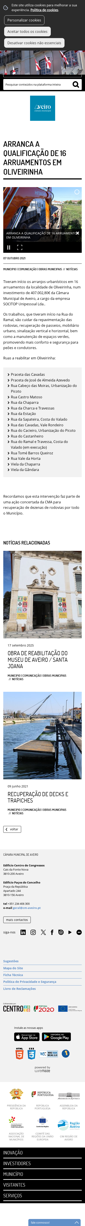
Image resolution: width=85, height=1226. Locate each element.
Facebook (52, 932)
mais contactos (17, 920)
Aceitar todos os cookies (27, 31)
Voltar (14, 829)
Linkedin (23, 932)
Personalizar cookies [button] (24, 20)
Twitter (43, 932)
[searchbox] (42, 84)
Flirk (79, 932)
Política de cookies (44, 10)
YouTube (69, 933)
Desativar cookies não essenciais (34, 42)
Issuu (61, 932)
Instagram (33, 932)
